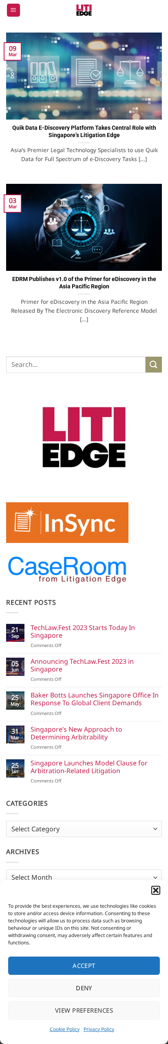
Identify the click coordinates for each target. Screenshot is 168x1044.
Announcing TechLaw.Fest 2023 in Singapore (82, 665)
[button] (156, 890)
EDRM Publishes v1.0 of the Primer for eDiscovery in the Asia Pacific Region (84, 283)
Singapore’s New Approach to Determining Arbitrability (76, 733)
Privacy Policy (99, 1029)
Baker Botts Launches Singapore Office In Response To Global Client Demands (95, 699)
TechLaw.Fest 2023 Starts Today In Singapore (83, 631)
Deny (84, 988)
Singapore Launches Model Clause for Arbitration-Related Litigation (89, 767)
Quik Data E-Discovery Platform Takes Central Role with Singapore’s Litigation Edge (84, 131)
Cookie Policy (65, 1029)
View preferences (84, 1010)
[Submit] (154, 365)
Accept (84, 965)
